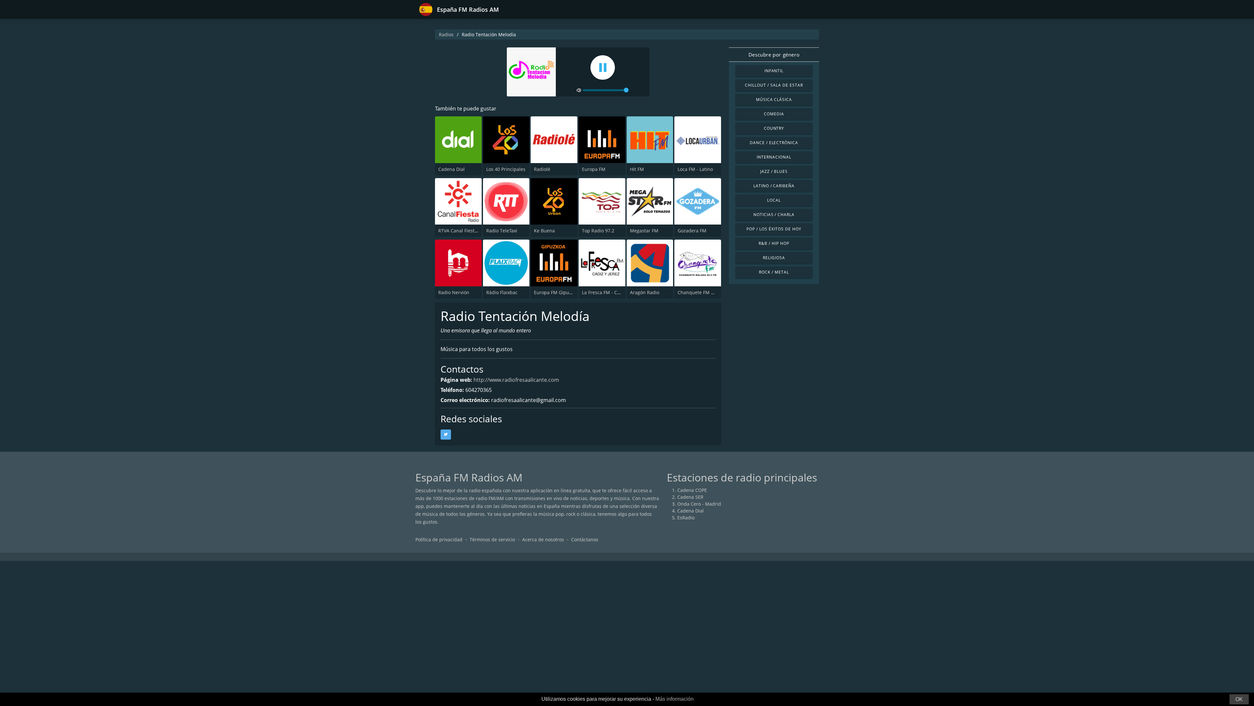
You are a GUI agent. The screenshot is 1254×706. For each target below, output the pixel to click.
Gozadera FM (692, 230)
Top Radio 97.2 (598, 230)
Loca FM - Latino (695, 169)
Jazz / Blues (774, 171)
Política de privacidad (438, 539)
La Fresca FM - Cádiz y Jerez (612, 292)
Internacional (774, 157)
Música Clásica (774, 99)
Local (774, 200)
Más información (674, 699)
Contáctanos (584, 539)
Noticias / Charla (774, 214)
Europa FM (593, 169)
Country (774, 128)
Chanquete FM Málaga (702, 292)
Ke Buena (544, 230)
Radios (446, 34)
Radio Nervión (453, 292)
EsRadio (686, 517)
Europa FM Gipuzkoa (556, 292)
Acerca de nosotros (543, 539)
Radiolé (542, 169)
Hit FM (637, 169)
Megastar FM (644, 230)
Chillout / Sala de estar (774, 85)
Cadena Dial (451, 169)
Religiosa (774, 258)
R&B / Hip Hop (774, 243)
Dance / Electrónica (774, 142)
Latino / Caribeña (774, 186)
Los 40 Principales (505, 169)
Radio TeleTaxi (501, 230)
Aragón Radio (644, 292)
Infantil (774, 71)
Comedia (774, 114)
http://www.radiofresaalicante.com (516, 379)
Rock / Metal (774, 272)
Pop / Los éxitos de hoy (774, 229)
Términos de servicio (492, 539)
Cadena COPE (692, 490)
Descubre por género (773, 54)
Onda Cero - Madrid (699, 504)
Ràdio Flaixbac (502, 292)
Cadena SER (690, 497)
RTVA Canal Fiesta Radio (464, 230)
